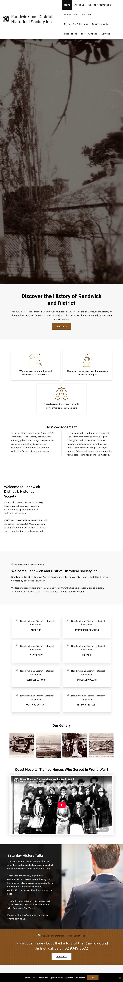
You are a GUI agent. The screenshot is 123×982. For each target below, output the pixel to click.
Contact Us (61, 326)
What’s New (30, 915)
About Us (79, 4)
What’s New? (71, 14)
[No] (120, 978)
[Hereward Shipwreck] (48, 745)
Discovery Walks (100, 24)
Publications (70, 33)
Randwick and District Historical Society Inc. (32, 19)
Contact (105, 33)
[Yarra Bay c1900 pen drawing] (101, 745)
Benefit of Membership (99, 4)
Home (67, 4)
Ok (93, 978)
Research (87, 14)
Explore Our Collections (76, 24)
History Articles (89, 33)
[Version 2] (21, 745)
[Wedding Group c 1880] (74, 745)
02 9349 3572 (76, 948)
